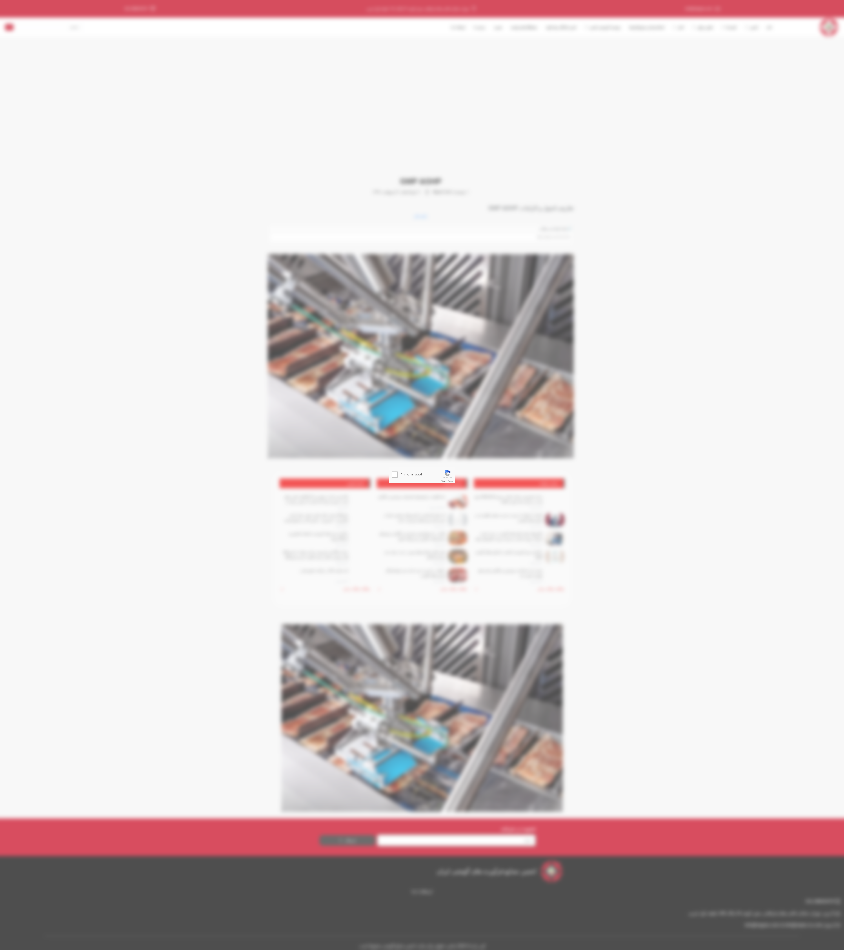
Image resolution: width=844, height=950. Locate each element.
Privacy (443, 481)
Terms (450, 481)
